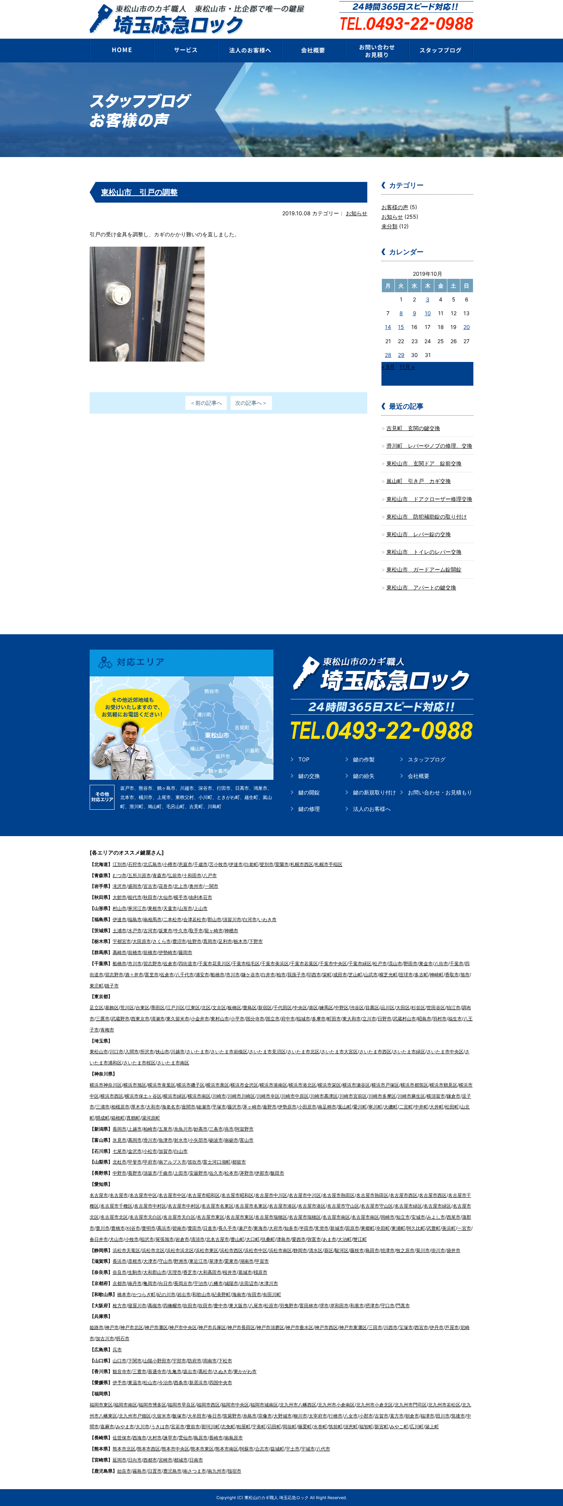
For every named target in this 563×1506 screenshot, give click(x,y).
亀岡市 (150, 1283)
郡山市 (214, 919)
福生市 (455, 1018)
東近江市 (198, 1261)
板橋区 (234, 1007)
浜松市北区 (153, 1250)
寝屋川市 (137, 1305)
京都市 (119, 1283)
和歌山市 (201, 1294)
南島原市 (233, 1438)
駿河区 (342, 1250)
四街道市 (187, 963)
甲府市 (150, 1162)
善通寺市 (157, 1371)
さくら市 (161, 941)
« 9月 (388, 366)
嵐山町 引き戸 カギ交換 (418, 481)
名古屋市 (99, 1195)
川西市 (391, 1327)
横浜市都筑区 (414, 1085)
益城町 (277, 1449)
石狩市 (135, 864)
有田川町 (272, 1294)
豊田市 (194, 1228)
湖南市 (247, 1261)
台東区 (142, 1007)
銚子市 (112, 986)
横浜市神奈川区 (106, 1085)
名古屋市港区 (282, 1206)
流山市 (395, 963)
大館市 (119, 897)
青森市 (159, 875)
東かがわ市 (245, 1371)
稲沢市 (147, 1239)
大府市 (276, 1228)
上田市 (181, 1173)
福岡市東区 (101, 1405)
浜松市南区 (280, 1250)
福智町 (366, 1426)
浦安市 (202, 974)
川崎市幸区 (268, 1096)
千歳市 (201, 864)
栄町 (327, 974)
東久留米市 (177, 1018)
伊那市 (262, 1173)
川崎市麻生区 (411, 1096)
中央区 (300, 1007)
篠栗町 (305, 1426)
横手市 (181, 897)
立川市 (369, 1018)
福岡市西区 (208, 1405)
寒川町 (375, 1107)
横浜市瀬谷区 (356, 1085)
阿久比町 (416, 1228)
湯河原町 (151, 1118)
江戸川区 (175, 1007)
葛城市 (245, 1272)
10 (428, 313)
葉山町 (345, 1107)
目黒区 (372, 1007)
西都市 (150, 1460)
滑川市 (150, 1140)
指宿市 (234, 1471)
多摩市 (319, 1018)
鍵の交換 (309, 776)
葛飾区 (112, 1007)
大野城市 (282, 1416)
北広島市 (152, 864)
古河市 (150, 930)
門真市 (403, 1305)
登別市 (266, 864)
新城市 (337, 1228)
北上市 (181, 886)
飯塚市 (179, 1416)
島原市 (201, 1438)
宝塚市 (406, 1327)
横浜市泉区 (217, 1085)
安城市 (418, 1217)
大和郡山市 (154, 1272)
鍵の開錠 (309, 792)
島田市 (372, 1250)
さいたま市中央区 (445, 1051)
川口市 (116, 1051)
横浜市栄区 (329, 1085)
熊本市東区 (202, 1449)
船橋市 (119, 963)
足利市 (225, 941)
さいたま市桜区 (139, 1063)
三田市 (375, 1327)
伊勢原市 (287, 1107)
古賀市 (381, 1416)
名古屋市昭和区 (204, 1195)
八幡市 (216, 1283)
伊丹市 (437, 1327)
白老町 (251, 864)
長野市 (135, 1173)
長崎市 (216, 1438)
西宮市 (421, 1327)
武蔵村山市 (404, 1018)
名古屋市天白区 (145, 1217)
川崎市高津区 (324, 1096)
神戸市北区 (131, 1327)
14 (388, 327)
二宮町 (406, 1107)
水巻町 (320, 1426)
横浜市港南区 (273, 1085)
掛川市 (438, 1250)
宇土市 (293, 1449)
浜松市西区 (231, 1250)
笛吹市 (194, 1162)
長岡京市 (183, 1283)
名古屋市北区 (114, 1217)
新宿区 (265, 1007)
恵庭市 (185, 864)
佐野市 (194, 941)
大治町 (345, 1239)
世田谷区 (436, 1007)
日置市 (155, 1471)
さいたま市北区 (303, 1051)
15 (401, 327)
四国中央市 (220, 1382)
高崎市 (119, 952)
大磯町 (391, 1107)
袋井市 (453, 1250)
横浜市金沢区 (244, 1085)
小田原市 (307, 1107)
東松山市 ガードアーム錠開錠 (424, 569)
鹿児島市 (172, 1471)
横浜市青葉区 (161, 1085)
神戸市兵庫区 (212, 1327)
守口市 (387, 1305)
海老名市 (171, 1107)
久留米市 (161, 1416)
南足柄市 (327, 1107)
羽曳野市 (289, 1305)
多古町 (421, 974)
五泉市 (165, 1129)
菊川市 (423, 1250)
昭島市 (424, 1018)
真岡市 (210, 941)
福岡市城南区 (264, 1405)
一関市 (211, 886)
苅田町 (274, 1426)
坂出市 (190, 1371)
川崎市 (219, 1096)
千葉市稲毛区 (246, 963)
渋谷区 (357, 1007)
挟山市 (162, 1051)
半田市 (306, 1228)
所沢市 (147, 1051)
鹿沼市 (179, 941)
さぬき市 (223, 1371)
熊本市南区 (226, 1449)
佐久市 (216, 1173)
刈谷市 (133, 1228)
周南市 (210, 1361)
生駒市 (135, 1272)
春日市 (214, 1416)
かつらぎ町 (144, 1294)
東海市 (260, 1228)
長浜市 (119, 1261)
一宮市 (464, 1228)
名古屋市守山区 (343, 1206)
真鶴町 (133, 1118)
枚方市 (119, 1305)
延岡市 (119, 1460)
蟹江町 (360, 1239)
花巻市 (165, 886)
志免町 (228, 1426)
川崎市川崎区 (241, 1096)
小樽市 (170, 864)
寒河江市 (137, 908)
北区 (206, 1007)
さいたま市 (197, 1051)
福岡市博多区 (152, 1405)
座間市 (188, 1107)
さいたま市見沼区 (267, 1051)
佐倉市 (170, 963)
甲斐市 (135, 1162)
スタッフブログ (426, 759)
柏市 (281, 974)
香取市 (452, 974)
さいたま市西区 (375, 1051)
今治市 (165, 1382)
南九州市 (217, 1471)
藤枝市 (357, 1250)
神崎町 (437, 974)
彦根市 (135, 1261)
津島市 (283, 1239)
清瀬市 (158, 1018)
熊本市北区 (124, 1449)
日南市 (196, 1460)
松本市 (231, 1173)
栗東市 (231, 1261)
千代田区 (282, 1007)
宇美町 (259, 1426)
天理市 (175, 1272)
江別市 (119, 864)
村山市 (119, 908)
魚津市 (165, 1140)
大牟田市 (197, 1416)
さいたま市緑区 (409, 1051)
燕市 (229, 1129)
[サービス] (186, 50)
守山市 (165, 1261)
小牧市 (132, 1239)
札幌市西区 (301, 864)
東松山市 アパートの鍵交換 (421, 587)
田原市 (352, 1228)
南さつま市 (194, 1471)
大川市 (142, 1426)
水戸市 (135, 930)
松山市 (150, 1382)
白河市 (250, 919)
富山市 (247, 1140)
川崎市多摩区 (382, 1096)
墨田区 (158, 1007)
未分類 (389, 226)
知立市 (403, 1217)
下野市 (256, 941)
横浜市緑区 (174, 1096)
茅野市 (247, 1173)
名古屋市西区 (403, 1195)
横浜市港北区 (302, 1085)
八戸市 (210, 875)
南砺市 (231, 1140)
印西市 (314, 974)
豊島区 (250, 1007)
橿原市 (260, 1272)
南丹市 (135, 1283)
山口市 (119, 1361)
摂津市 (372, 1305)
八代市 (323, 1449)
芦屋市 (452, 1327)
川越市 (178, 1051)
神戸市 (112, 1327)
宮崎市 (165, 1460)
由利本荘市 (200, 897)
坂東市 (165, 930)
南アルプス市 (172, 1162)
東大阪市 (238, 1305)
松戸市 (380, 963)
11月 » (407, 366)
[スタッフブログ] (441, 50)
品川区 (387, 1007)
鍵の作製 (364, 759)
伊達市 (236, 864)
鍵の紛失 (364, 776)
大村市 (155, 1438)
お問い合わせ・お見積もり (440, 792)
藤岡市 (185, 952)
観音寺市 (122, 1371)
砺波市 (216, 1140)
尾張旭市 (164, 1239)
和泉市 (357, 1305)
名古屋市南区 (336, 1217)
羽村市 (440, 1018)
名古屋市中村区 (150, 1206)
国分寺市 (255, 1018)
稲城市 (303, 1018)
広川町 (417, 1426)
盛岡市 (135, 886)
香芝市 (190, 1272)
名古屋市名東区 (217, 1206)
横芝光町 (388, 974)
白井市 (268, 974)
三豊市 (139, 1371)
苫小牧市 (218, 864)
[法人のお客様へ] (250, 50)
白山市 (181, 1151)
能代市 (135, 897)
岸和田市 (339, 1305)
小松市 (150, 1151)
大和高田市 (209, 1272)
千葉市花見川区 (214, 963)
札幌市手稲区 (328, 864)
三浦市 (103, 1107)
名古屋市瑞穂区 (271, 1217)
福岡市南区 (125, 1405)
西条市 (181, 1382)
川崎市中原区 (295, 1096)
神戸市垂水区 (299, 1327)
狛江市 (453, 1007)
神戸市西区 (326, 1327)
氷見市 (119, 1140)
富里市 (152, 974)
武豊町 (433, 1228)
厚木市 (138, 1107)
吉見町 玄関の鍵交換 (413, 428)
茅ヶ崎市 (252, 1107)
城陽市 (231, 1283)
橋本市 (124, 1294)
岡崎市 (387, 1217)
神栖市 (231, 930)
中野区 (342, 1007)
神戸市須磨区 (270, 1327)
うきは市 (160, 1426)
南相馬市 (152, 919)
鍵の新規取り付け (374, 792)
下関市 (135, 1361)
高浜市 (164, 1228)
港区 (313, 1007)
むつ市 (119, 875)
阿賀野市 (244, 1129)
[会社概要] (313, 50)
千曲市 (165, 1173)
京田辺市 (249, 1283)
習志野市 (152, 963)
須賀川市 (232, 919)
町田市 (334, 1018)
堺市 (324, 1305)
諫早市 (170, 1438)
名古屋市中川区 (271, 1195)
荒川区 (127, 1007)
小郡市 (366, 1416)
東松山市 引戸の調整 (139, 192)
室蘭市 (282, 864)
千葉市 (456, 963)
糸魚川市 (183, 1129)
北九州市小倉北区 (374, 1405)
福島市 (135, 919)
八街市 (441, 963)
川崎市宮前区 (353, 1096)
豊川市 (103, 1228)
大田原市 (142, 941)
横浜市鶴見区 (443, 1085)
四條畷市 (172, 1305)
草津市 (216, 1261)
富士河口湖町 (217, 1162)
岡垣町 (289, 1426)
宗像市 (265, 1416)
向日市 (165, 1283)
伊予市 (119, 1382)
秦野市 (270, 1107)
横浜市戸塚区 (385, 1085)
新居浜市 (198, 1382)
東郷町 (368, 1228)
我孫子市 (296, 974)
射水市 (181, 1140)
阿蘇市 (247, 1449)
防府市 (194, 1361)
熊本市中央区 (175, 1449)
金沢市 (135, 1151)
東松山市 (99, 1051)
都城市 (181, 1460)
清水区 (315, 1250)
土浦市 (119, 930)
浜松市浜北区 (180, 1250)
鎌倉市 (453, 1096)
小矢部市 (198, 1140)
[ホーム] (122, 50)
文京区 (219, 1007)
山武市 (371, 974)
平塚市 (219, 1107)
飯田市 (277, 1173)
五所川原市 (139, 875)
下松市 (225, 1361)
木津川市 (269, 1283)
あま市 (329, 1239)
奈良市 (119, 1272)
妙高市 (201, 1129)
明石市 (122, 1338)
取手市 (196, 930)
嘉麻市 (107, 1426)
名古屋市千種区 (116, 1206)
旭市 (465, 974)
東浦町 (398, 1228)
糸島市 (250, 1416)
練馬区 (326, 1007)
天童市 (170, 908)
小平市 (237, 1018)
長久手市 (227, 1228)
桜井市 (230, 1272)
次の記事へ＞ (251, 402)
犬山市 (116, 1239)
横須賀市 (436, 1096)
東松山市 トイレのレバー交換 (424, 551)
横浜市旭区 (134, 1085)
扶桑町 (268, 1239)
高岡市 (135, 1140)
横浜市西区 (111, 1096)
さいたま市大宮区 (339, 1051)
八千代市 (184, 974)
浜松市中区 (255, 1250)
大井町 (437, 1107)
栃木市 (240, 941)
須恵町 (351, 1426)
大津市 (150, 1261)
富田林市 (309, 1305)
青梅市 (107, 1030)
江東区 (193, 1007)
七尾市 (119, 1151)
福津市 (427, 1416)
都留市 (239, 1162)
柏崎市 (150, 1129)
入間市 (132, 1051)
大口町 (253, 1239)
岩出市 (184, 1294)
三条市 (216, 1129)
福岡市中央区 (235, 1405)
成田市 (340, 974)
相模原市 (120, 1107)
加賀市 (165, 1151)
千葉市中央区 (333, 963)
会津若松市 (194, 919)
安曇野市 (198, 1173)
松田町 (452, 1107)
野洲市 (181, 1261)
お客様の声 (394, 207)
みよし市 (436, 1217)
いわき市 (267, 919)
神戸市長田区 (241, 1327)
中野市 (119, 1173)
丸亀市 (175, 1371)
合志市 (262, 1449)
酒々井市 (134, 974)
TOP (303, 759)
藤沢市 (234, 1107)
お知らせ (356, 213)
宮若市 (178, 1426)
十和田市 (192, 875)
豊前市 (193, 1426)
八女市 (351, 1416)
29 (401, 355)
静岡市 (300, 1250)
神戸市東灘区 (353, 1327)
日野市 (384, 1018)
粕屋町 (243, 1426)
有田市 (254, 1294)
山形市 (185, 908)
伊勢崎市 (168, 952)
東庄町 (96, 986)
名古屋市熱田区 (338, 1195)
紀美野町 (221, 1294)
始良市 (124, 1471)
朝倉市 (412, 1416)
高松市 (205, 1371)
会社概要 (418, 776)
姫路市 (96, 1327)
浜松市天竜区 (126, 1250)
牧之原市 (405, 1250)
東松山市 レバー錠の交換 (418, 534)
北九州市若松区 (444, 1405)
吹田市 (190, 1305)
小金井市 (200, 1018)
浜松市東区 (206, 1250)
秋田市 (150, 897)
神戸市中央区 (183, 1327)
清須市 (198, 1239)
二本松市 (172, 919)
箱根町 (118, 1118)
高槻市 (155, 1305)
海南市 (239, 1294)
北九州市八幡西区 (298, 1405)
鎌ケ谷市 (250, 974)
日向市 (135, 1460)
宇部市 (179, 1361)
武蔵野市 (120, 1018)
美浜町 (449, 1228)
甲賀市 (262, 1261)
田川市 (443, 1416)
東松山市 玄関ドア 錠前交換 (424, 463)
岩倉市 (182, 1239)
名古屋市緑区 (408, 1206)
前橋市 (135, 952)
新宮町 (381, 1426)
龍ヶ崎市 (214, 930)
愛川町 (360, 1107)
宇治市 (201, 1283)
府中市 (288, 1018)
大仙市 (165, 897)
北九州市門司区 (410, 1405)
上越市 (135, 1129)
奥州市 (196, 886)
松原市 (271, 1305)
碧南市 (179, 1228)
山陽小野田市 (157, 1361)
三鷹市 (103, 1018)
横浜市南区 (199, 1096)
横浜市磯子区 (191, 1085)
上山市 (201, 908)
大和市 (153, 1107)
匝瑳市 (406, 974)
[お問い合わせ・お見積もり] (377, 50)
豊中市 (220, 1305)
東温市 (135, 1382)
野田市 (410, 963)
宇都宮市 (122, 941)
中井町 (421, 1107)
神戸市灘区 (156, 1327)
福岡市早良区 (181, 1405)
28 (388, 355)
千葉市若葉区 (304, 963)
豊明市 (148, 1228)
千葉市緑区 (360, 963)
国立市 (273, 1018)
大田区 (403, 1007)
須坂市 (150, 1173)
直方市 (397, 1416)
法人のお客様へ (372, 808)
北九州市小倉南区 (336, 1405)
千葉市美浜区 (275, 963)
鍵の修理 (309, 808)
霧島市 (139, 1471)
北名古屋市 (217, 1239)
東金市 (426, 963)
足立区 (96, 1007)
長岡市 (119, 1129)
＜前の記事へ (206, 402)
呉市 (117, 1349)
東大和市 (351, 1018)
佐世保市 (122, 1438)
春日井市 (99, 1239)
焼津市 (387, 1250)
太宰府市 (318, 1416)
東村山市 (220, 1018)
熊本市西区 (148, 1449)
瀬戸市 (245, 1228)
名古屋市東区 (210, 1217)
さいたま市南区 (173, 1063)
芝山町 (355, 974)
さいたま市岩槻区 (229, 1051)
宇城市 (308, 1449)
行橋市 (335, 1416)
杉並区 (418, 1007)
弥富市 (314, 1239)
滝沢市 (119, 886)
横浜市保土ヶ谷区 (143, 1096)
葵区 (328, 1250)
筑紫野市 (232, 1416)
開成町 (103, 1118)
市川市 (135, 963)
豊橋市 (118, 1228)
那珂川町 (210, 1426)
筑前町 (335, 1426)
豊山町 (237, 1239)
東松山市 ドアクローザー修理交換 (429, 499)
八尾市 (256, 1305)
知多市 (291, 1228)
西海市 (139, 1438)
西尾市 (453, 1217)
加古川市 (105, 1338)
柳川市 (300, 1416)
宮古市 (150, 886)
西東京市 (140, 1018)
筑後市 (458, 1416)
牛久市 (181, 930)
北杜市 (119, 1162)
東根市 (155, 908)
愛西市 (299, 1239)
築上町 (432, 1426)
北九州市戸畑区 (135, 1416)
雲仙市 (185, 1438)
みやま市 (125, 1426)
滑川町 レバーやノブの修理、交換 (429, 445)
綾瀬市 (204, 1107)
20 (466, 327)
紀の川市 (166, 1294)
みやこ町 (399, 1426)
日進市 (210, 1228)
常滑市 (322, 1228)
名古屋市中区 (143, 1195)
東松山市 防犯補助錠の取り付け (426, 516)
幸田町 (383, 1228)
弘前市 (175, 875)
